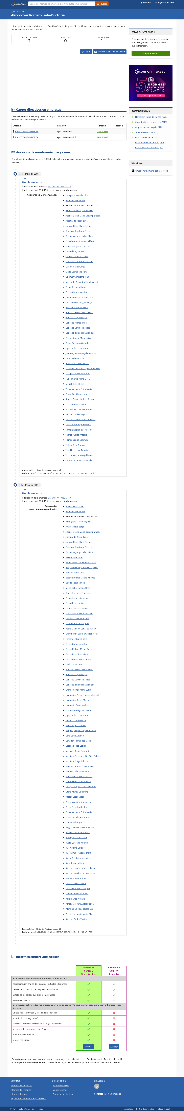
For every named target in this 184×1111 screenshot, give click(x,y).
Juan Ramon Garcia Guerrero (79, 297)
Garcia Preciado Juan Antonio (79, 659)
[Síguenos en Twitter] (96, 1087)
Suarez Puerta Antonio (76, 434)
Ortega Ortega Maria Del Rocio (81, 786)
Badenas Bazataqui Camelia (79, 230)
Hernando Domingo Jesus (78, 705)
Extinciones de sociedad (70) (149, 147)
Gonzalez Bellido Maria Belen (79, 312)
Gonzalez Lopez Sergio (76, 317)
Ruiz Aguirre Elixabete (76, 847)
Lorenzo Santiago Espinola (78, 424)
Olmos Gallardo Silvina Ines (78, 781)
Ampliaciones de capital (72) (148, 127)
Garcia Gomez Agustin (76, 292)
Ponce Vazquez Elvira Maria (79, 388)
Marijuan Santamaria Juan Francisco (83, 368)
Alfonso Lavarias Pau (75, 200)
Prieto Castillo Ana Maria (77, 394)
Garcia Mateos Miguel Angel (79, 302)
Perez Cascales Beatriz (76, 806)
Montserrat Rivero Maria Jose (80, 766)
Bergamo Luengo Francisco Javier (82, 567)
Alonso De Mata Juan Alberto (79, 210)
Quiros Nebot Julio (74, 822)
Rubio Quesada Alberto (77, 842)
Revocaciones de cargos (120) (149, 142)
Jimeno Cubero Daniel (76, 720)
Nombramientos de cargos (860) (151, 116)
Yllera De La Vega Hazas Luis (79, 908)
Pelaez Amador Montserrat (79, 801)
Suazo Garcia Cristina (76, 883)
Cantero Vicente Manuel (77, 256)
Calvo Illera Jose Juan (75, 251)
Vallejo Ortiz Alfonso (75, 445)
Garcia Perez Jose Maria (77, 307)
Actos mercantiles (61, 1085)
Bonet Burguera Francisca (78, 246)
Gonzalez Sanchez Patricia (78, 327)
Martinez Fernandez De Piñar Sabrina (83, 755)
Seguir (87, 51)
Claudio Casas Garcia (75, 266)
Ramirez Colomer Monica (78, 832)
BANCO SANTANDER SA (26, 131)
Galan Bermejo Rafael (76, 286)
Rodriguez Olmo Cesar (76, 837)
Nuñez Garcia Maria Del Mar (79, 378)
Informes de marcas (20, 1094)
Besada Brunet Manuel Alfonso (80, 241)
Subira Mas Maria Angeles (78, 888)
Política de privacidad (145, 1109)
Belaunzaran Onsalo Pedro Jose (81, 562)
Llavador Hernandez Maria (78, 740)
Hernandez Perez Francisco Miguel (82, 694)
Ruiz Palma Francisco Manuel (79, 409)
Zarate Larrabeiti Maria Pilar (79, 460)
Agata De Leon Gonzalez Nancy (81, 628)
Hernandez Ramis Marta (77, 699)
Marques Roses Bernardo (78, 373)
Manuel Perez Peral (75, 383)
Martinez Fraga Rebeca (77, 761)
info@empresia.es (112, 1093)
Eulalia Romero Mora (76, 404)
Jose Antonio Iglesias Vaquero (80, 710)
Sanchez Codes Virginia (77, 414)
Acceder (146, 2)
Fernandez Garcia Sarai (77, 638)
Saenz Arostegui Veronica (78, 857)
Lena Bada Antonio (75, 358)
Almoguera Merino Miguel (78, 521)
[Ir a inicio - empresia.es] (19, 3)
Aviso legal (128, 1109)
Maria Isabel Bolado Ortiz (78, 587)
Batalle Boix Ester (74, 557)
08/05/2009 (102, 137)
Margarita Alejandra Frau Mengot (82, 281)
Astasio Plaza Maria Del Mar (79, 225)
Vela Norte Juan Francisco (78, 450)
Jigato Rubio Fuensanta (77, 348)
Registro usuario (165, 2)
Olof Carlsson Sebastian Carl (79, 261)
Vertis (15, 1109)
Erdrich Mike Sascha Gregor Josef (81, 633)
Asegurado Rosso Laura (77, 220)
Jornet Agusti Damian (76, 725)
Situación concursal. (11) (146, 132)
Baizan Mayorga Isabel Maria (79, 236)
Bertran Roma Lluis (75, 572)
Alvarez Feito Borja (75, 526)
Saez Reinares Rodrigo (76, 863)
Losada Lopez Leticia (76, 745)
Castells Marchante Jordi (77, 618)
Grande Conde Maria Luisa (78, 337)
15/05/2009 (102, 131)
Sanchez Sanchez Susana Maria (80, 873)
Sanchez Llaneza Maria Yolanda (80, 419)
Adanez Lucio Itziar (75, 506)
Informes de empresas (21, 1085)
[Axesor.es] (150, 83)
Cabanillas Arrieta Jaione (77, 598)
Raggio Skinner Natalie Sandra (80, 399)
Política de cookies (164, 1109)
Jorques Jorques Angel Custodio (81, 353)
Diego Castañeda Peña (76, 271)
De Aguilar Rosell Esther (77, 195)
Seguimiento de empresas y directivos (28, 1098)
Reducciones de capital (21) (148, 137)
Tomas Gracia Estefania (77, 439)
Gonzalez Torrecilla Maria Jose (80, 332)
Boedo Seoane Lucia (75, 582)
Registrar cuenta (151, 53)
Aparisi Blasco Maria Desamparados (83, 215)
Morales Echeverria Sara (77, 771)
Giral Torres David (74, 664)
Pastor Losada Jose (75, 796)
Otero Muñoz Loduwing (77, 791)
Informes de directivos (21, 1090)
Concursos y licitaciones (63, 1094)
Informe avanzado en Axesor (111, 51)
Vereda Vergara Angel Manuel (80, 455)
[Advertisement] (69, 83)
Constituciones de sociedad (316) (151, 122)
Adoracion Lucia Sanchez (77, 363)
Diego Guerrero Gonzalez (78, 343)
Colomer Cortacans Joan (77, 276)
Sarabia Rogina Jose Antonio (79, 429)
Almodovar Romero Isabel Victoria (151, 170)
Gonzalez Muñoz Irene (76, 322)
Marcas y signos (60, 1090)
